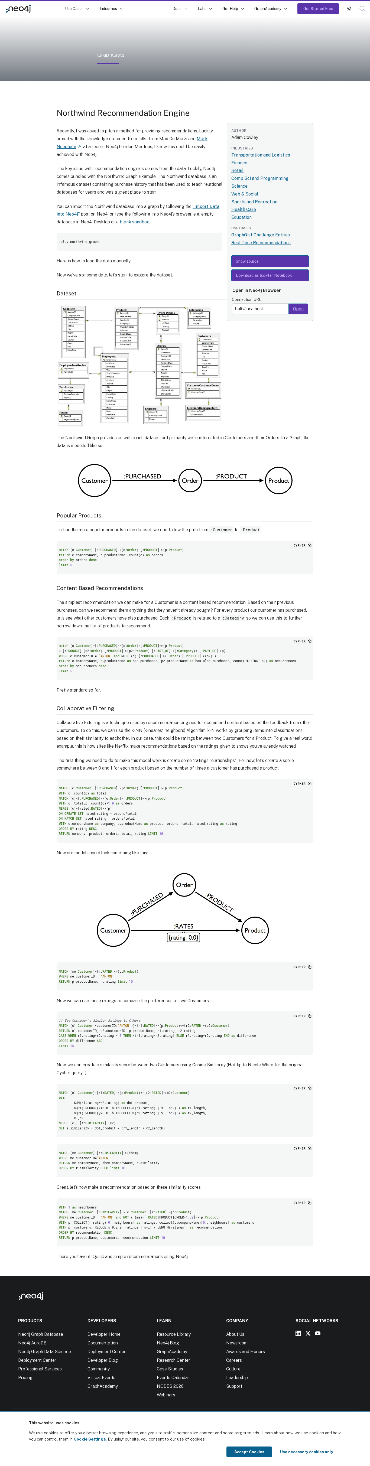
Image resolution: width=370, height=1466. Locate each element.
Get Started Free (318, 8)
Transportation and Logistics (260, 155)
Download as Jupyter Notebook (264, 275)
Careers (234, 1360)
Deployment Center (37, 1360)
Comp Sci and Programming (259, 178)
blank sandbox (134, 221)
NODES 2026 (170, 1386)
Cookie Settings (90, 1439)
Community (98, 1368)
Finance (239, 162)
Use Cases (74, 8)
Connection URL (246, 299)
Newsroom (237, 1343)
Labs (202, 8)
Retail (237, 170)
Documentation (102, 1343)
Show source (247, 261)
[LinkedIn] (298, 1333)
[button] (349, 8)
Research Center (173, 1360)
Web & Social (244, 194)
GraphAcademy (267, 8)
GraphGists (49, 8)
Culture (233, 1368)
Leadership (237, 1377)
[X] (308, 1333)
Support (234, 1386)
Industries (108, 8)
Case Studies (170, 1368)
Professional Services (40, 1368)
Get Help (230, 8)
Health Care (243, 209)
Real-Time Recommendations (261, 242)
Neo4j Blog (168, 1343)
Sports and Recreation (254, 201)
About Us (235, 1334)
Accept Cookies (249, 1452)
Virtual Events (101, 1377)
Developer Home (104, 1334)
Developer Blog (102, 1360)
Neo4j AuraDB (32, 1343)
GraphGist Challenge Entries (260, 234)
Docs (177, 8)
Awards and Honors (245, 1351)
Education (241, 217)
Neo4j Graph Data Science (44, 1351)
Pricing (25, 1377)
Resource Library (174, 1334)
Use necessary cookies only (306, 1452)
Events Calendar (173, 1377)
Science (239, 186)
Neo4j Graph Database (40, 1334)
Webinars (166, 1394)
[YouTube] (317, 1333)
